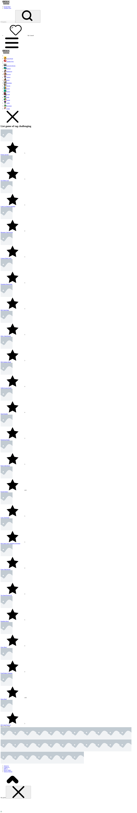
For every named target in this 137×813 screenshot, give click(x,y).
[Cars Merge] (30, 763)
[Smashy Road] (66, 738)
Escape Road (7, 6)
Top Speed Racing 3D (6, 595)
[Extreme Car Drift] (54, 763)
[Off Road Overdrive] (30, 751)
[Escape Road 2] (30, 738)
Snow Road (4, 699)
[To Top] (12, 785)
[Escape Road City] (42, 738)
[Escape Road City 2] (18, 738)
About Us (6, 766)
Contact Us (6, 767)
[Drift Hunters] (18, 763)
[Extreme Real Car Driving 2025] (90, 751)
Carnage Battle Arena (6, 258)
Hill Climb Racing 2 (6, 725)
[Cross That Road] (54, 751)
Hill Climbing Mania (6, 362)
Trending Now (7, 8)
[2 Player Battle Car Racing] (7, 751)
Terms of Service (8, 771)
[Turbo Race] (18, 751)
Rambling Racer (5, 621)
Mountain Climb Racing (7, 232)
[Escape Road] (7, 738)
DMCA (6, 768)
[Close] (18, 792)
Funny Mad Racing (5, 569)
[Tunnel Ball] (114, 751)
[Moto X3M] (102, 738)
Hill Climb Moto (5, 310)
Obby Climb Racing (6, 336)
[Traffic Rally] (7, 763)
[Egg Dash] (66, 751)
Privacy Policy (7, 770)
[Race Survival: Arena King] (78, 763)
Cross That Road (5, 517)
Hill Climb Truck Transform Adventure (10, 543)
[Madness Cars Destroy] (125, 751)
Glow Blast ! (4, 647)
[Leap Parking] (90, 738)
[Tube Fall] (102, 751)
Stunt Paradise (4, 414)
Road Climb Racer (5, 465)
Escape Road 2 (4, 491)
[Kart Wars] (78, 738)
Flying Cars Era (5, 154)
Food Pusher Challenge (6, 673)
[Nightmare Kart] (114, 738)
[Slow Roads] (42, 763)
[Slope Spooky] (54, 738)
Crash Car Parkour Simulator (8, 206)
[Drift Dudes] (66, 763)
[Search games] (27, 16)
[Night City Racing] (42, 751)
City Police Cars (5, 180)
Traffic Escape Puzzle (6, 388)
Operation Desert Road (6, 284)
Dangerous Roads (5, 439)
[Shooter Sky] (125, 738)
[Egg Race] (78, 751)
